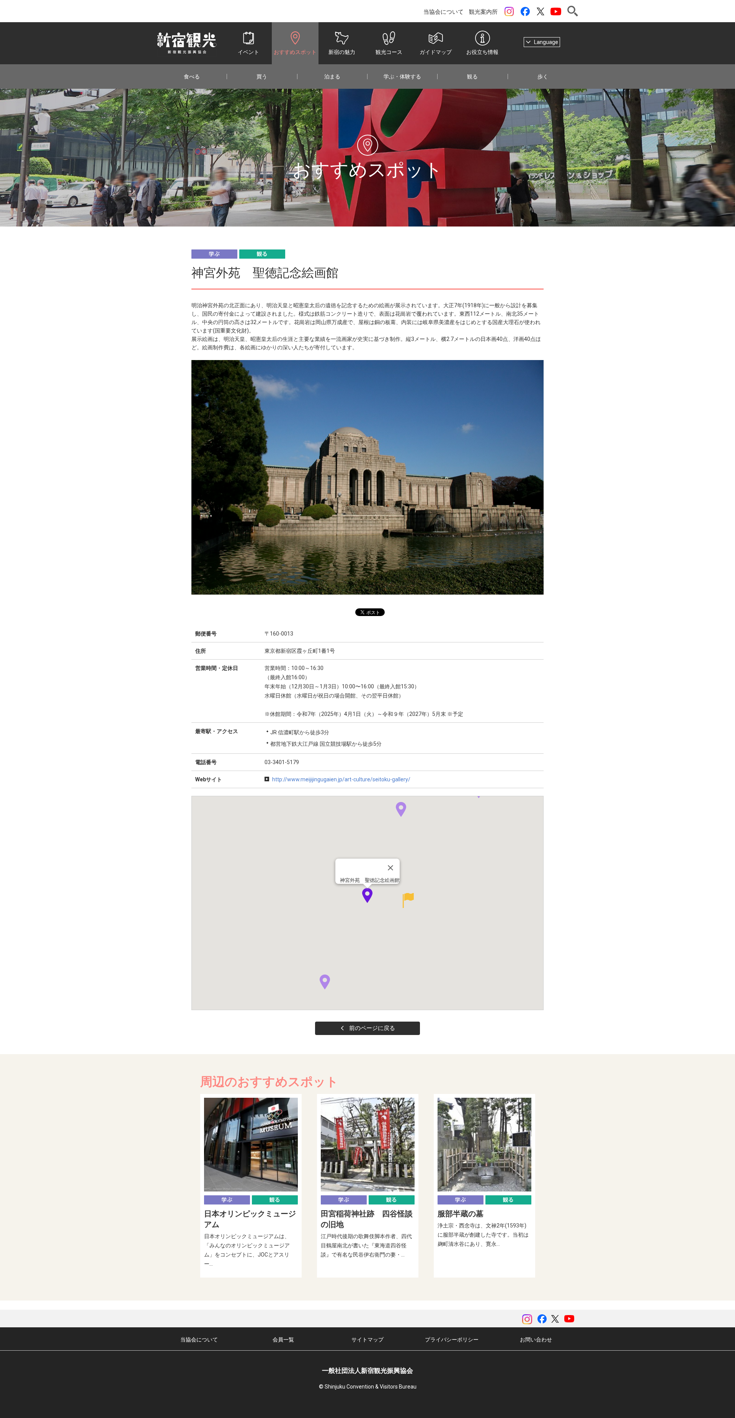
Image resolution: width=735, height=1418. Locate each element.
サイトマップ (367, 1340)
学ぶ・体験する (402, 76)
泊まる (332, 76)
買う (261, 76)
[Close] (390, 868)
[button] (325, 982)
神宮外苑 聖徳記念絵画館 (370, 880)
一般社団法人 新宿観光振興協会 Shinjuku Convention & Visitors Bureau (187, 43)
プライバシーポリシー (452, 1340)
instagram (509, 11)
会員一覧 (283, 1340)
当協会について (443, 11)
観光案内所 (483, 11)
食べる (192, 76)
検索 (572, 11)
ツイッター (540, 11)
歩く (542, 76)
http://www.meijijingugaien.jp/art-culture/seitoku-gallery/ (341, 779)
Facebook (525, 11)
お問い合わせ (536, 1340)
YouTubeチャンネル (555, 11)
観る (472, 76)
